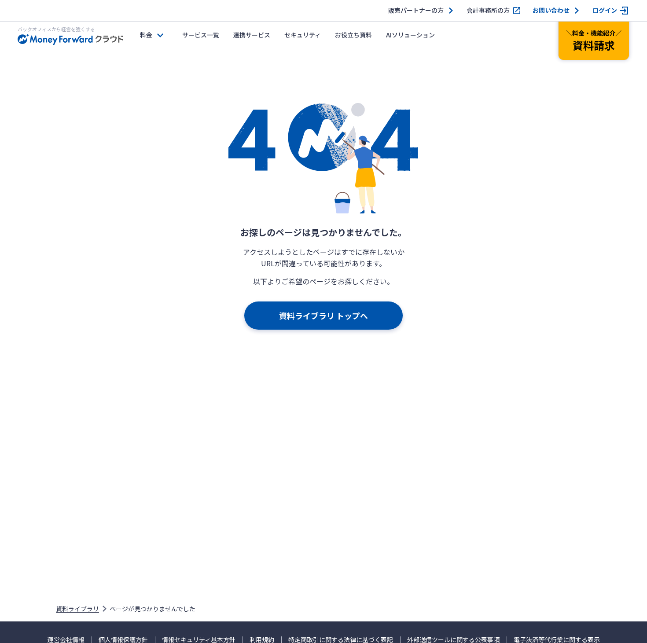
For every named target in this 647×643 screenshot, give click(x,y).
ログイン (604, 10)
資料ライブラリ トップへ (323, 315)
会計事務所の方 (488, 10)
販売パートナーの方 (416, 10)
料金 (146, 34)
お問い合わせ (551, 10)
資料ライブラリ (77, 608)
